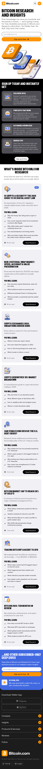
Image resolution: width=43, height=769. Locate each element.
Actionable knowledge (22, 125)
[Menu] (39, 3)
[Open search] (35, 3)
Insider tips (18, 141)
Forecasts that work (22, 110)
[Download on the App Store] (21, 707)
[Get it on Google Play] (21, 701)
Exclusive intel (19, 93)
